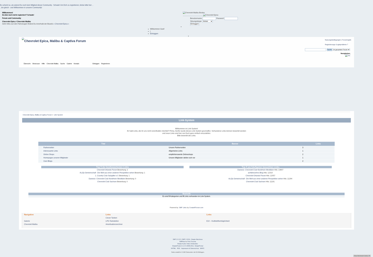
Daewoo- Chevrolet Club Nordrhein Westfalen (107, 179)
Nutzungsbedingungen (333, 40)
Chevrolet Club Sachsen (107, 182)
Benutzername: (196, 18)
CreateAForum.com (196, 207)
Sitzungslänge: (196, 21)
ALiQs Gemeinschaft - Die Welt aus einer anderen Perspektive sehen (107, 173)
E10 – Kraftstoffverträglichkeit (217, 221)
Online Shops (48, 154)
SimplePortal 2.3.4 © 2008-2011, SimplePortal (187, 246)
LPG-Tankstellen (112, 221)
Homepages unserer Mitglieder (55, 158)
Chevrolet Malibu (31, 224)
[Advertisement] (186, 89)
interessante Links (50, 151)
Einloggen (154, 34)
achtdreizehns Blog (255, 173)
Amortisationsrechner (114, 224)
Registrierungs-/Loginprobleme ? (336, 44)
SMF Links (183, 207)
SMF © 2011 (186, 239)
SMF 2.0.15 (177, 239)
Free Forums (192, 241)
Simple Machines (197, 239)
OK (369, 255)
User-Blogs (47, 161)
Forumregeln (346, 40)
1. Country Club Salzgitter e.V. (107, 176)
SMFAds (182, 241)
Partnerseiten (48, 148)
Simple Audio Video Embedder (187, 243)
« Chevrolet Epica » (61, 24)
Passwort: (220, 18)
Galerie (27, 221)
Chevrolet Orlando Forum (107, 170)
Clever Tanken (111, 218)
